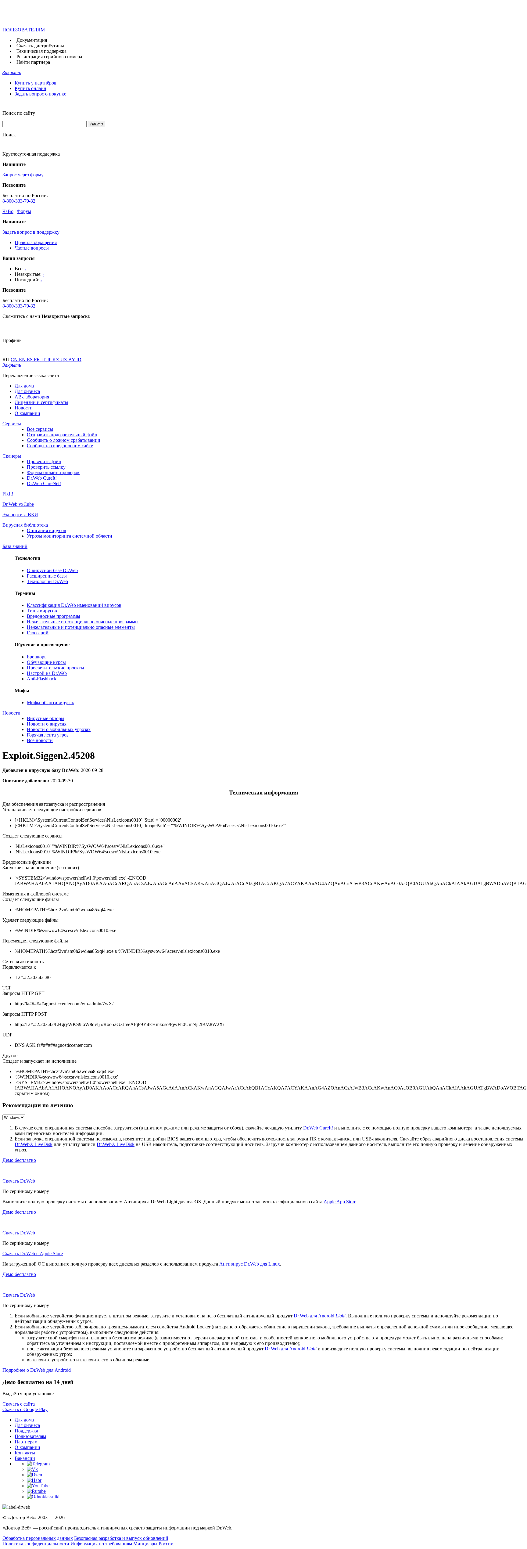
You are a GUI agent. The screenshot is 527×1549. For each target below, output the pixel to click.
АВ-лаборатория (32, 396)
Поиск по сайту (18, 113)
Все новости (40, 740)
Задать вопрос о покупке (40, 93)
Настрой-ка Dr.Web (47, 673)
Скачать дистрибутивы (40, 45)
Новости (24, 407)
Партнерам (26, 1441)
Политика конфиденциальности (35, 1543)
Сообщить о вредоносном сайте (60, 445)
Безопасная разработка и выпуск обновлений (121, 1538)
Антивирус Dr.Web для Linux (249, 1263)
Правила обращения (36, 242)
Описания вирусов (46, 530)
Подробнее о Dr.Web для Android (36, 1370)
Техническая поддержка (41, 51)
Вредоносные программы (53, 616)
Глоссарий (37, 632)
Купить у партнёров (35, 82)
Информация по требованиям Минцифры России (122, 1543)
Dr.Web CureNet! (44, 483)
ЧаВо (7, 211)
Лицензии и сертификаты (41, 402)
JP (49, 359)
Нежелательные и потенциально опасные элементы (81, 627)
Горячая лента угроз (47, 734)
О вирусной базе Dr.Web (52, 570)
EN (23, 359)
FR (37, 359)
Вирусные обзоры (45, 718)
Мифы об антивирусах (50, 702)
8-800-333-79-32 (18, 201)
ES (30, 359)
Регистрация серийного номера (49, 56)
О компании (27, 413)
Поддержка (26, 1430)
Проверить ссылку (46, 467)
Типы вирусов (42, 610)
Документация (31, 40)
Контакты (25, 1452)
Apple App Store (340, 1201)
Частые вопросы (32, 247)
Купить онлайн (30, 88)
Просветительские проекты (55, 667)
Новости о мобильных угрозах (59, 729)
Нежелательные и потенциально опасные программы (82, 621)
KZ (56, 359)
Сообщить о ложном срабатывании (63, 440)
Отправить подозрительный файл (62, 434)
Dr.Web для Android (320, 1315)
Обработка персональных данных (37, 1538)
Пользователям (30, 1436)
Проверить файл (44, 461)
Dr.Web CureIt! (42, 478)
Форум (24, 211)
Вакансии (25, 1458)
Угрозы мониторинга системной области (69, 536)
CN (15, 359)
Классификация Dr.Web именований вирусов (74, 605)
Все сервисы (40, 429)
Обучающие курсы (46, 662)
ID (78, 359)
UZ (64, 359)
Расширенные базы (47, 575)
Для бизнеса (27, 391)
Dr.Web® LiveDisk (33, 1144)
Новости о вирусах (46, 723)
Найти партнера (33, 62)
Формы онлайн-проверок (53, 472)
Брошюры (37, 656)
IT (44, 359)
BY (72, 359)
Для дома (24, 385)
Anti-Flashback (41, 678)
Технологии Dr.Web (47, 581)
